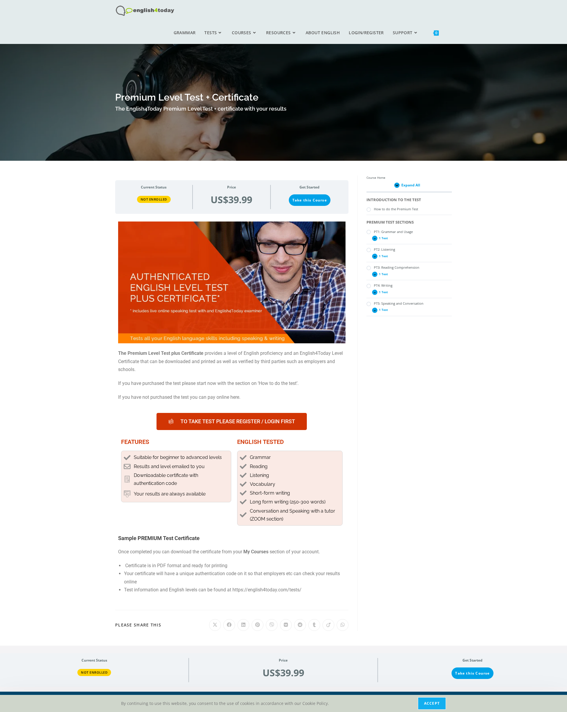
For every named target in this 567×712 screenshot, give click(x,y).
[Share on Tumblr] (314, 625)
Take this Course (309, 200)
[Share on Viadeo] (328, 625)
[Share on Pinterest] (257, 625)
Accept (432, 703)
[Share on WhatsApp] (342, 625)
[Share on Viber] (272, 625)
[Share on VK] (286, 625)
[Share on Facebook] (229, 625)
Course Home (375, 178)
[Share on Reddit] (300, 625)
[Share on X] (215, 625)
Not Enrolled (154, 199)
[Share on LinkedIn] (243, 625)
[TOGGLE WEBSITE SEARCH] (449, 33)
